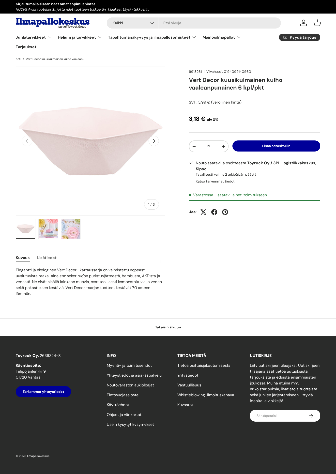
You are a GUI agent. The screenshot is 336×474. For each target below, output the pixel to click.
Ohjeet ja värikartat (124, 414)
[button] (317, 22)
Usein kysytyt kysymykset (130, 424)
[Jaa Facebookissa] (214, 212)
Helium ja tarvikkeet (77, 37)
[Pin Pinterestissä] (225, 212)
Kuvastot (185, 404)
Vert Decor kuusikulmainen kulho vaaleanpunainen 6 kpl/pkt (55, 59)
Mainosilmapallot (218, 37)
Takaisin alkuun (168, 327)
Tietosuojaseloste (122, 395)
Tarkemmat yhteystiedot (43, 391)
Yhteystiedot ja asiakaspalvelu (134, 375)
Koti (18, 59)
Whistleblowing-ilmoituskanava (205, 395)
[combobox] (194, 23)
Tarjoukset (26, 46)
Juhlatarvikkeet (31, 37)
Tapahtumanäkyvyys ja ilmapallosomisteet (149, 37)
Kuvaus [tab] (23, 257)
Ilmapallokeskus (38, 456)
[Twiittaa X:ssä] (203, 212)
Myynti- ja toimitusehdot (129, 365)
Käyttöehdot (118, 404)
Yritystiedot (187, 375)
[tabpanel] (90, 282)
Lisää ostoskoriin (276, 146)
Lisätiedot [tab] (47, 257)
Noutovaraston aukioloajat (130, 385)
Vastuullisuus (189, 385)
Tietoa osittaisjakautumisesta (203, 365)
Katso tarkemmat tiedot (215, 181)
